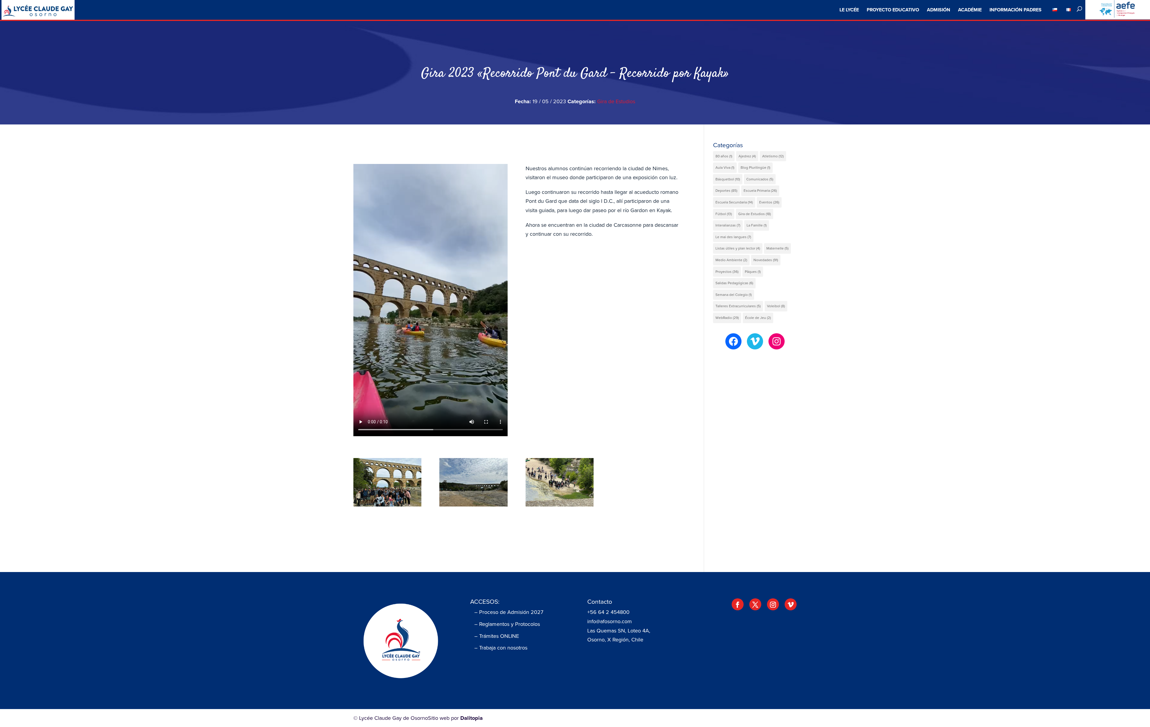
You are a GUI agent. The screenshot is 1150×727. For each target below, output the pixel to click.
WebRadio (727, 317)
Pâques (753, 271)
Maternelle (777, 248)
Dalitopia (471, 718)
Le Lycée (849, 9)
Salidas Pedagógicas (734, 282)
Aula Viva (724, 167)
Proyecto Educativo (893, 9)
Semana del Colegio (733, 294)
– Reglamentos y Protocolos (507, 624)
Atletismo (773, 156)
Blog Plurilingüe (755, 167)
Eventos (769, 202)
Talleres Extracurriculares (738, 305)
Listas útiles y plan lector (737, 248)
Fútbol (723, 213)
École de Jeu (758, 317)
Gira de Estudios (616, 101)
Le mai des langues (733, 236)
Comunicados (759, 179)
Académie (970, 9)
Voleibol (776, 305)
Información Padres (1015, 9)
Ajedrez (747, 156)
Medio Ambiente (731, 259)
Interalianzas (727, 225)
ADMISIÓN (938, 9)
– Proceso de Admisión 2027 (508, 612)
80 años (723, 156)
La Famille (757, 225)
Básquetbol (727, 179)
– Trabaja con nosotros (500, 647)
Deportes (726, 190)
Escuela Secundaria (734, 202)
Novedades (765, 259)
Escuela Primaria (760, 190)
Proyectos (727, 271)
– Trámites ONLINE (496, 636)
